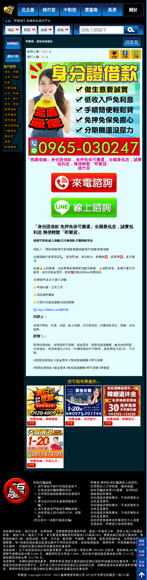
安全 (7, 103)
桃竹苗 (49, 9)
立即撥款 (10, 114)
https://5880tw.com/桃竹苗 (53, 309)
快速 (16, 93)
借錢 (16, 71)
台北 (7, 93)
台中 (7, 98)
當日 (16, 98)
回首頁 (131, 42)
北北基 (28, 9)
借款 (7, 71)
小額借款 (10, 130)
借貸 (7, 141)
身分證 (9, 136)
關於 (133, 9)
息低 (16, 103)
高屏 (112, 9)
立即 (7, 77)
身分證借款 (12, 125)
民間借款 (10, 109)
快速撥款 (10, 146)
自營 (7, 82)
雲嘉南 (91, 9)
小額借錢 (10, 87)
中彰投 (70, 9)
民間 (16, 77)
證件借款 (10, 120)
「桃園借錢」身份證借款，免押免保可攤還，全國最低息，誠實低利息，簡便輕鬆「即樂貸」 (9, 9)
